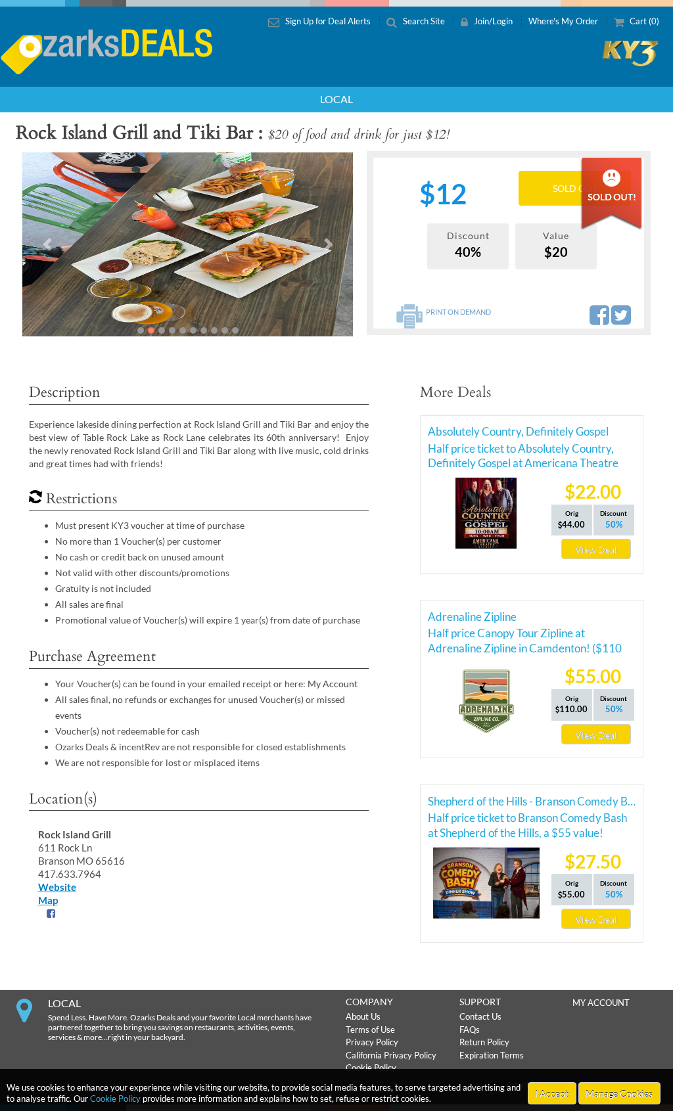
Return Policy (484, 1042)
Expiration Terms (491, 1055)
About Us (363, 1016)
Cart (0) (643, 21)
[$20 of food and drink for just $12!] (187, 244)
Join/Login (493, 21)
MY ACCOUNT (601, 1002)
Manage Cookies (619, 1093)
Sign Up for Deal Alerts (328, 21)
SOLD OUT (575, 188)
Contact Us (480, 1016)
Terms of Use (370, 1029)
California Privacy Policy (391, 1055)
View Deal (596, 549)
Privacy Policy (372, 1042)
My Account (333, 683)
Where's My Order (564, 21)
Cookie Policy (115, 1098)
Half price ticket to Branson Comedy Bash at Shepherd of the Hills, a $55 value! (527, 820)
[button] (47, 244)
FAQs (469, 1029)
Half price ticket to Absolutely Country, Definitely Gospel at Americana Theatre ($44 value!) (523, 451)
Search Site (424, 21)
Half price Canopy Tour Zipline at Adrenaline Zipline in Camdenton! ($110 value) (525, 635)
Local (336, 99)
